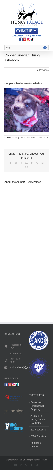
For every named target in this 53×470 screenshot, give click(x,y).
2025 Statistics (38, 429)
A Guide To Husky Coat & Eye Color (37, 419)
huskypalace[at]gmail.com (23, 367)
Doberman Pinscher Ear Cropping (37, 406)
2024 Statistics (38, 436)
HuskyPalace (12, 138)
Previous (44, 70)
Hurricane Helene (35, 445)
